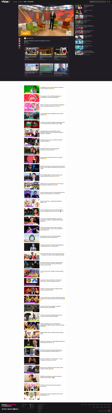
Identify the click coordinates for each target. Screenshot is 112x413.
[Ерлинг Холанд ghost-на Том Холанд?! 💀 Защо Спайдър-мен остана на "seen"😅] (31, 361)
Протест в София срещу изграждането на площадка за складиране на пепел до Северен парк (89, 52)
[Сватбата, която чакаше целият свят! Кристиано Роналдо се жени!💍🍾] (31, 151)
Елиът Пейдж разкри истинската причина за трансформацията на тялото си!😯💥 (51, 175)
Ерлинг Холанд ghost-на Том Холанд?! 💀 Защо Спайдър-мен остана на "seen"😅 (51, 359)
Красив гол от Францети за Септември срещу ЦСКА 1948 (88, 26)
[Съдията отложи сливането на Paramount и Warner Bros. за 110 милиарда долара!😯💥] (31, 282)
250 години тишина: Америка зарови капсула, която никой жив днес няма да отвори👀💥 (51, 350)
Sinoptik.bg (101, 404)
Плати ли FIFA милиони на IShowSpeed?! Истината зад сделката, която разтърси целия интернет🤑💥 (52, 299)
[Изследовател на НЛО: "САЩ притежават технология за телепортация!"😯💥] (31, 238)
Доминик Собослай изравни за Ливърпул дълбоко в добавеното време (88, 31)
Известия (39, 411)
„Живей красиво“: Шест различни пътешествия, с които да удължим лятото (60, 57)
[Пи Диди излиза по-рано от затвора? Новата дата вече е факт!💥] (31, 142)
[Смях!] (19, 41)
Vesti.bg (85, 404)
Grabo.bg (105, 404)
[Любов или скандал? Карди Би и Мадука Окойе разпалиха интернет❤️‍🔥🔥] (31, 291)
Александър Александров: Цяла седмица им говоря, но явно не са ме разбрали (89, 6)
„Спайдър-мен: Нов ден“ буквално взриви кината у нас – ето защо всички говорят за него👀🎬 (52, 123)
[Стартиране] (19, 35)
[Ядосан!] (19, 48)
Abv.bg (82, 404)
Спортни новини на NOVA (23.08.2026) (88, 46)
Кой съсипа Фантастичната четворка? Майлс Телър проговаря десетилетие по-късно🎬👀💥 (52, 210)
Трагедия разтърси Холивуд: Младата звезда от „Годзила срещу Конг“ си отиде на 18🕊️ (52, 245)
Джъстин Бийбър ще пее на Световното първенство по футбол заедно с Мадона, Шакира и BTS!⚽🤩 (52, 325)
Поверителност (40, 408)
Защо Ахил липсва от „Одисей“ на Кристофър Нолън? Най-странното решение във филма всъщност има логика (51, 263)
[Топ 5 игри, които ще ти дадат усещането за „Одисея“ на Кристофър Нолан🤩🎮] (31, 317)
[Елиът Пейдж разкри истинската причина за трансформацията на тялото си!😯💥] (31, 177)
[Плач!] (19, 45)
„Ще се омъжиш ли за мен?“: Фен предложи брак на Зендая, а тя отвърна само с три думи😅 (52, 193)
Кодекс (23, 406)
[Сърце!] (19, 43)
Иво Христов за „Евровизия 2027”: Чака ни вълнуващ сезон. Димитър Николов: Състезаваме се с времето (61, 73)
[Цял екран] (72, 35)
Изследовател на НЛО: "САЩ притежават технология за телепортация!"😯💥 (50, 237)
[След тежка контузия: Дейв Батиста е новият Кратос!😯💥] (31, 115)
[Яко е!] (19, 39)
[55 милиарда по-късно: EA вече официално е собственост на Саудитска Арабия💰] (31, 98)
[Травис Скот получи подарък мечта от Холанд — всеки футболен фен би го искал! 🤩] (31, 186)
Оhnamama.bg (93, 404)
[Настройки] (72, 6)
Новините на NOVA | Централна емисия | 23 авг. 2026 (88, 41)
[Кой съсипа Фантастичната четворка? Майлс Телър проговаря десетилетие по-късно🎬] (31, 212)
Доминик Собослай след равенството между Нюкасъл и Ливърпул (89, 16)
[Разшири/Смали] (70, 35)
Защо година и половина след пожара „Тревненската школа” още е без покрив (46, 57)
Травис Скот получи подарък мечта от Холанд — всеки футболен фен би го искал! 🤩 (52, 184)
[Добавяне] (72, 8)
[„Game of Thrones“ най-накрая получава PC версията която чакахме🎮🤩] (31, 308)
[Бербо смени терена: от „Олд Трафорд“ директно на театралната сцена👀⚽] (31, 343)
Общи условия (24, 404)
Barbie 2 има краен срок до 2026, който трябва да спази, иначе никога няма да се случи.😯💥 (52, 105)
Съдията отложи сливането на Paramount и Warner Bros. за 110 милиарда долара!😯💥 (51, 280)
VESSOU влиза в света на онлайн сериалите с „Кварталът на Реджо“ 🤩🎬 (51, 377)
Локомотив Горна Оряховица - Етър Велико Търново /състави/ (31, 72)
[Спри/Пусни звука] (21, 35)
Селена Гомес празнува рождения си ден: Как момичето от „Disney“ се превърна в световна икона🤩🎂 (51, 220)
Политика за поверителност (40, 406)
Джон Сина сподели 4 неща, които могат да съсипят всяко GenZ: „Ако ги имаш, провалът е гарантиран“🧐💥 (51, 228)
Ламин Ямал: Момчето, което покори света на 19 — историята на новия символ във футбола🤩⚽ (52, 254)
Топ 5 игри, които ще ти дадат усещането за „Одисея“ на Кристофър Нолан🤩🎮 (51, 315)
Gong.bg (89, 404)
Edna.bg (97, 404)
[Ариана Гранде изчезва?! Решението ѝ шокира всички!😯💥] (31, 159)
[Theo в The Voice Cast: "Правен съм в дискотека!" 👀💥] (31, 273)
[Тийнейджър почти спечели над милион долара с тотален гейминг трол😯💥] (31, 89)
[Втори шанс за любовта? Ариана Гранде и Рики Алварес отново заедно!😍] (31, 369)
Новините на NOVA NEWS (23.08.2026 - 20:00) (88, 36)
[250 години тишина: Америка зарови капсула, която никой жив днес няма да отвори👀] (31, 352)
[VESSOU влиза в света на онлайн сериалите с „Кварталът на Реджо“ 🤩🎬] (31, 378)
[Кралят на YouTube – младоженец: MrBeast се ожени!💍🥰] (31, 203)
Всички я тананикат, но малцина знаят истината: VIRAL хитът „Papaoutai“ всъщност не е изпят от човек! (52, 167)
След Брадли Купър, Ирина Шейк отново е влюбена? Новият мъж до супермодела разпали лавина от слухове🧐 (51, 132)
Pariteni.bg (108, 404)
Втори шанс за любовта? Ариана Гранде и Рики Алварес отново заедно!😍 (51, 368)
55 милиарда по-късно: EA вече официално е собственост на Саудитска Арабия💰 (50, 96)
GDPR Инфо (39, 410)
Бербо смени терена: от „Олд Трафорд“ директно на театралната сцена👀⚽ (52, 342)
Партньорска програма (41, 404)
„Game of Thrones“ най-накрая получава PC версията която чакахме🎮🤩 (50, 307)
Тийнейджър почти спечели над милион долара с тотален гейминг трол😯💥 (52, 88)
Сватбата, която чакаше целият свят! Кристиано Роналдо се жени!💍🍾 (49, 149)
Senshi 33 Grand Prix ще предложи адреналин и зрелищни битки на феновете (31, 57)
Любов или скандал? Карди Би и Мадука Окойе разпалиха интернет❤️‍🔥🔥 (51, 289)
